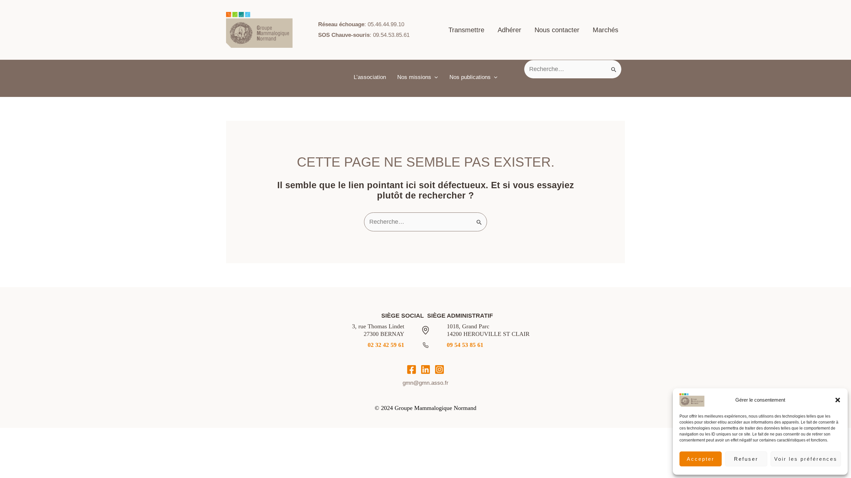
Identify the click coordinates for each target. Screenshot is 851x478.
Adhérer (509, 30)
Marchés (605, 30)
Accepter (700, 459)
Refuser (746, 459)
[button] (837, 400)
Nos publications (470, 77)
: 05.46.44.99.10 (361, 24)
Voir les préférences (805, 459)
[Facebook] (412, 369)
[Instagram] (439, 369)
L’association (370, 77)
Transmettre (466, 30)
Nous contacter (557, 30)
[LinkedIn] (425, 369)
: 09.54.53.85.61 (364, 35)
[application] (434, 77)
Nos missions (414, 77)
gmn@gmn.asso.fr (425, 383)
